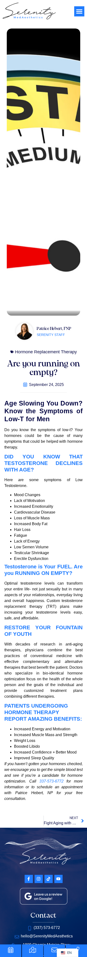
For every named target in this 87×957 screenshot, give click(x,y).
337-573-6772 (51, 781)
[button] (79, 11)
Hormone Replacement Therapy (46, 351)
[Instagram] (39, 879)
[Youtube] (58, 879)
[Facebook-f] (29, 879)
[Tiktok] (48, 879)
